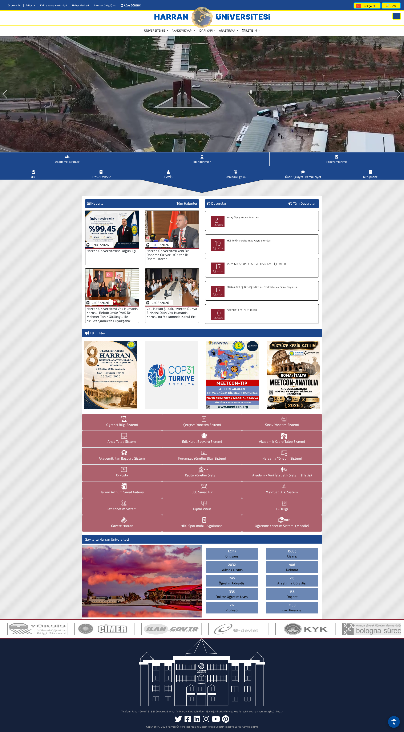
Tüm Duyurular (304, 203)
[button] (396, 16)
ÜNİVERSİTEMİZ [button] (155, 30)
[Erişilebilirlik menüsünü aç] (394, 722)
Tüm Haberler (187, 203)
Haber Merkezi (79, 5)
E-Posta (29, 5)
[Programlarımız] (337, 155)
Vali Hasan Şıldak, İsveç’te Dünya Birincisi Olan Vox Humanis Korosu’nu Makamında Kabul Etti (171, 313)
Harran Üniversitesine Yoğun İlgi (111, 251)
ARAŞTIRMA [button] (227, 30)
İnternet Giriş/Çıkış (104, 5)
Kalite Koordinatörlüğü (53, 5)
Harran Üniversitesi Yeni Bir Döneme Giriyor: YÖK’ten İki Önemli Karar (167, 255)
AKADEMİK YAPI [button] (182, 30)
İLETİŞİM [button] (251, 30)
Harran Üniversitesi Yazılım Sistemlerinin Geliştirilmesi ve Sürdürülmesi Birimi (212, 726)
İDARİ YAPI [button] (206, 30)
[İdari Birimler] (202, 155)
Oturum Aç (13, 5)
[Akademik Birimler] (67, 155)
